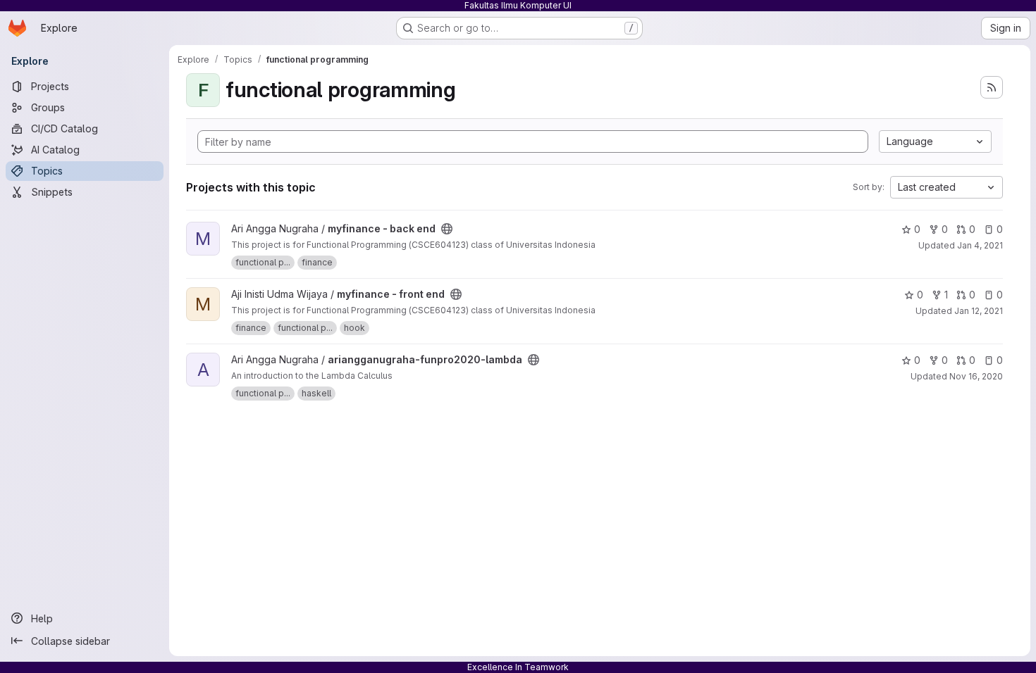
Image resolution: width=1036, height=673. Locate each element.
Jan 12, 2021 (978, 311)
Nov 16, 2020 (976, 376)
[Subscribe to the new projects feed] (991, 87)
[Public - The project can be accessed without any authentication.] (446, 228)
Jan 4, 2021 (980, 245)
